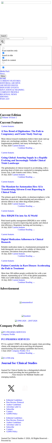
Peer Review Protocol (15, 402)
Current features (7, 126)
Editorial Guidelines (14, 400)
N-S (28, 351)
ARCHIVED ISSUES (9, 85)
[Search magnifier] (2, 42)
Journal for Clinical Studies (19, 363)
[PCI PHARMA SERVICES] (13, 332)
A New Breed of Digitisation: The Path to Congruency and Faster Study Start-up (22, 132)
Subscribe (10, 409)
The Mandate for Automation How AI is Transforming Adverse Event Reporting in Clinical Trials (23, 189)
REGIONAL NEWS (8, 94)
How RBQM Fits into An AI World (19, 215)
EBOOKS (4, 97)
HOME (3, 78)
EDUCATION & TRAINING (12, 90)
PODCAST (4, 99)
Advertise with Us (13, 407)
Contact (9, 411)
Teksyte (14, 440)
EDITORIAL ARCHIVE (10, 83)
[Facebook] (4, 388)
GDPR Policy (11, 414)
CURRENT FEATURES (10, 81)
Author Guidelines (13, 405)
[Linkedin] (18, 388)
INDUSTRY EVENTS (9, 87)
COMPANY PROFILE (9, 92)
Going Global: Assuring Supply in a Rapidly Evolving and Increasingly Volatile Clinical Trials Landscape (24, 160)
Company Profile (8, 334)
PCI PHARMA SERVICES (15, 339)
